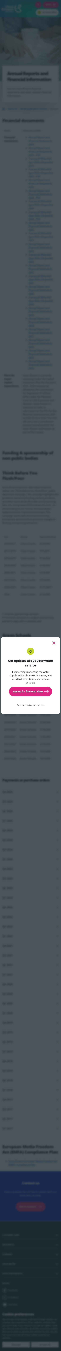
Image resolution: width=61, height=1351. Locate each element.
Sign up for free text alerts (28, 691)
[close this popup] (53, 643)
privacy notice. (35, 705)
